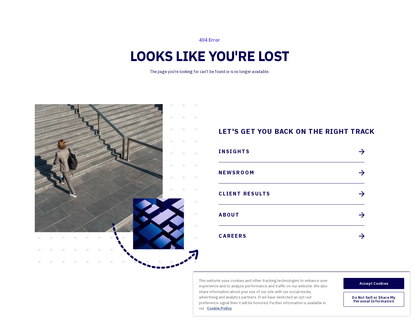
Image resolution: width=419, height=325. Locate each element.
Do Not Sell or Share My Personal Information (373, 299)
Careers (233, 236)
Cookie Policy (219, 308)
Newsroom (236, 172)
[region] (301, 293)
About (229, 214)
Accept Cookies (373, 283)
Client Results (244, 193)
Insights (234, 151)
